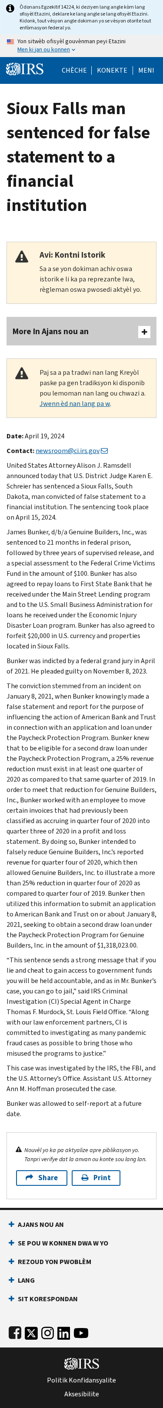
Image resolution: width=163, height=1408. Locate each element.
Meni (146, 70)
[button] (112, 70)
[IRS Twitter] (31, 1331)
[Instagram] (47, 1331)
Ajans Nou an (41, 1224)
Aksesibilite (81, 1394)
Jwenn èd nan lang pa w (75, 403)
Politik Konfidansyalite (81, 1380)
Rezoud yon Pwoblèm (54, 1261)
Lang (26, 1280)
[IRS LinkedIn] (63, 1331)
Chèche (74, 70)
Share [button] (48, 1178)
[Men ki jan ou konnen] (81, 46)
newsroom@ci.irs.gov (68, 450)
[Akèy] (24, 68)
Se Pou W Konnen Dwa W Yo (63, 1243)
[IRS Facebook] (15, 1331)
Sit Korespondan (48, 1298)
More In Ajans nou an (51, 331)
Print (102, 1178)
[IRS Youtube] (81, 1331)
